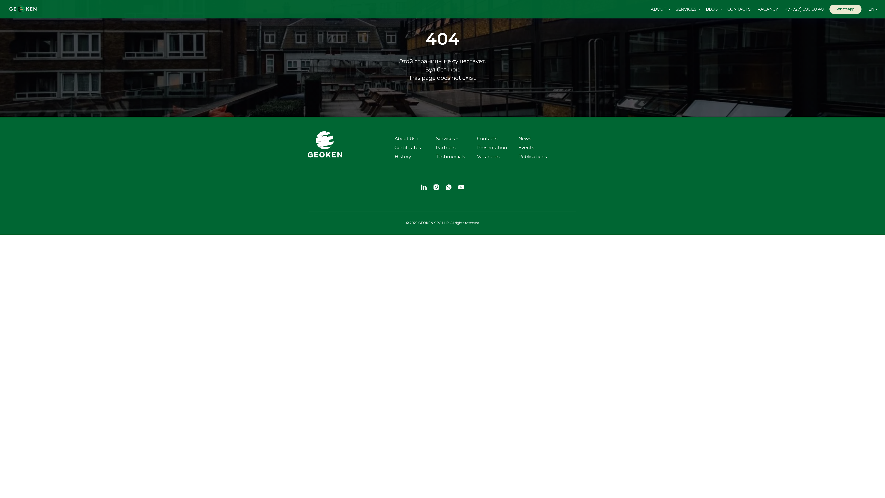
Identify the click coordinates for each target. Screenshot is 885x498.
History (403, 156)
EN (871, 9)
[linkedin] (423, 187)
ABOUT (659, 9)
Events (526, 147)
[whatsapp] (448, 187)
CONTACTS (739, 9)
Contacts (487, 138)
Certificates (408, 147)
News (524, 138)
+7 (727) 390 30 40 (804, 9)
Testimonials (450, 156)
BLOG (712, 9)
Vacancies (488, 156)
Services (445, 138)
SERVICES (687, 9)
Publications (532, 156)
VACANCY (768, 9)
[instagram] (436, 187)
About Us (405, 138)
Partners (446, 147)
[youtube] (461, 187)
